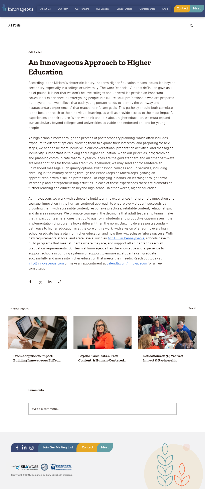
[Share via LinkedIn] (50, 282)
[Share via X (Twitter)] (40, 282)
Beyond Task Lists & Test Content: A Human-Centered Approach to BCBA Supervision (102, 358)
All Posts (14, 25)
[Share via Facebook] (30, 282)
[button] (191, 25)
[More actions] (174, 51)
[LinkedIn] (24, 447)
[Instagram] (31, 447)
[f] (17, 447)
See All (192, 308)
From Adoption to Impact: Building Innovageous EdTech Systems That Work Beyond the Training (36, 358)
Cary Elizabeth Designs (59, 475)
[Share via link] (60, 282)
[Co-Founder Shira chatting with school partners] (167, 332)
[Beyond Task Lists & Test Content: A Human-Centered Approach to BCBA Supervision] (102, 332)
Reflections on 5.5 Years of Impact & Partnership (163, 358)
